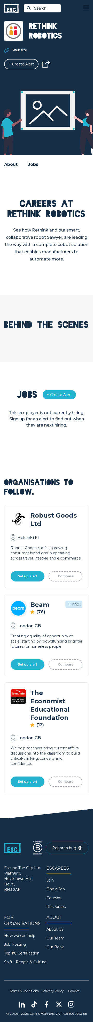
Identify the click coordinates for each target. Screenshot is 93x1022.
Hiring (73, 604)
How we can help (19, 935)
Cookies (73, 991)
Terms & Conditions (24, 991)
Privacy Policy (53, 991)
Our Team (55, 938)
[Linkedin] (22, 1004)
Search (40, 8)
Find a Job (56, 889)
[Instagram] (71, 1004)
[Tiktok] (34, 1004)
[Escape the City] (11, 8)
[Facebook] (46, 1004)
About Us (55, 929)
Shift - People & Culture (25, 962)
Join (50, 880)
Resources (56, 906)
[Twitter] (59, 1004)
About (11, 164)
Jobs (33, 164)
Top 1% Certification (22, 953)
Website (19, 50)
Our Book (55, 947)
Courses (54, 898)
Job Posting (15, 944)
